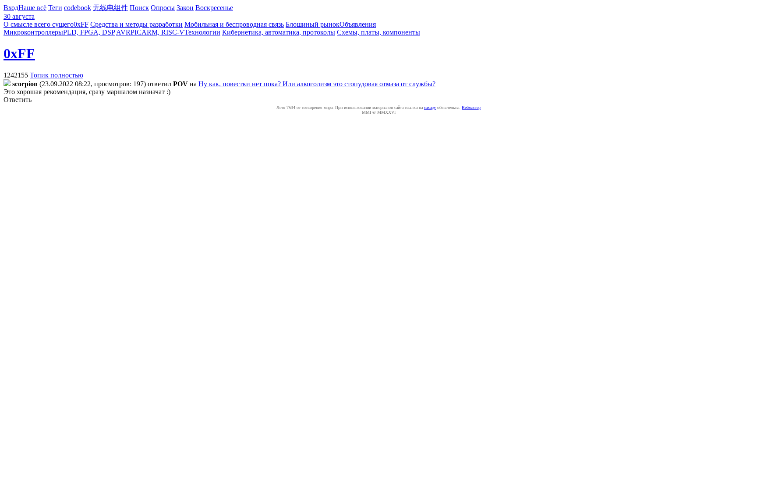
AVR (123, 32)
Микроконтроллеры (33, 32)
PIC (136, 32)
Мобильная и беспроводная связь (234, 24)
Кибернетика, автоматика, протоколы (278, 32)
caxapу (430, 107)
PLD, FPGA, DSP (89, 32)
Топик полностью (56, 75)
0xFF (81, 24)
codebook (77, 7)
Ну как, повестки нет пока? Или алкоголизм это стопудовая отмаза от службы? (316, 84)
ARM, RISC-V (162, 32)
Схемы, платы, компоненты (378, 32)
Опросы (163, 7)
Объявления (358, 24)
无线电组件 (110, 7)
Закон (185, 7)
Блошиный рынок (313, 24)
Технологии (202, 32)
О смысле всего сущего (39, 24)
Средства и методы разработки (136, 24)
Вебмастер (471, 107)
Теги (55, 7)
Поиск (139, 7)
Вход (11, 7)
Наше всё (32, 7)
